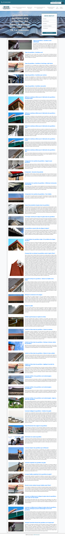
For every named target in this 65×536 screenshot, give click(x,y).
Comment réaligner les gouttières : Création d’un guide (38, 411)
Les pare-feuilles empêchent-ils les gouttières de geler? (38, 474)
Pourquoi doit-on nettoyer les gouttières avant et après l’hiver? (40, 253)
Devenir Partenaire (61, 8)
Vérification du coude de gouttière (33, 436)
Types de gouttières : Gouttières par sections (36, 75)
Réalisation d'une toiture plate (29, 8)
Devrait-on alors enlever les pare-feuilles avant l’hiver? (38, 485)
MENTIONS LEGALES (37, 534)
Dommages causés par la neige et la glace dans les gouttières (40, 216)
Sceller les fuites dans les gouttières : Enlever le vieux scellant (40, 353)
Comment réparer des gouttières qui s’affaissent (36, 447)
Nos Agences (57, 8)
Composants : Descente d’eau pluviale (34, 172)
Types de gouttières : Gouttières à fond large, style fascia (39, 63)
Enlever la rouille (29, 305)
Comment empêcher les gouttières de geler (35, 462)
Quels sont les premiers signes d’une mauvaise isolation (39, 8)
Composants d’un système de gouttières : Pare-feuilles (38, 194)
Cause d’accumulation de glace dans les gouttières (37, 205)
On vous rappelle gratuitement (57, 1)
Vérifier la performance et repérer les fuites (35, 316)
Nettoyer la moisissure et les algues (33, 294)
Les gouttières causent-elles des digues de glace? (37, 228)
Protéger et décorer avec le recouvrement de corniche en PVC (19, 8)
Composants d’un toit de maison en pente (50, 8)
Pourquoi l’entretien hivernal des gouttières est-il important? (39, 522)
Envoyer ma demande (49, 32)
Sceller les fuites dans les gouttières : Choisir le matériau (38, 329)
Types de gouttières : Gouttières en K (34, 52)
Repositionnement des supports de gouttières (36, 425)
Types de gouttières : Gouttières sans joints (35, 86)
